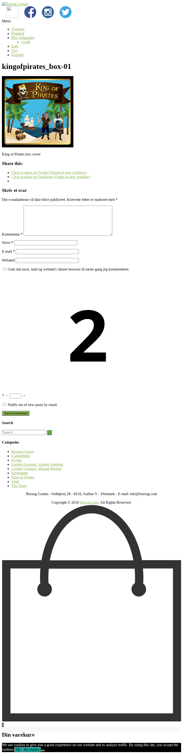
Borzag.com (89, 502)
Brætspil (17, 33)
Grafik (26, 42)
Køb (14, 46)
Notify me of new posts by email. (33, 405)
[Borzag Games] (15, 4)
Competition (20, 456)
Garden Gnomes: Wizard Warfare (36, 469)
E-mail (8, 251)
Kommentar (12, 234)
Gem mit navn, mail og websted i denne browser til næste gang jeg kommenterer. (68, 269)
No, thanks (31, 749)
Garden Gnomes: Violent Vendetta (37, 464)
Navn (7, 243)
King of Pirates (22, 477)
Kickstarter (19, 473)
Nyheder (18, 29)
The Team (19, 486)
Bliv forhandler (22, 38)
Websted (8, 260)
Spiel (15, 481)
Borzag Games (22, 452)
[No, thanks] (43, 750)
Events (16, 460)
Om (14, 50)
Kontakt (17, 55)
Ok (18, 749)
